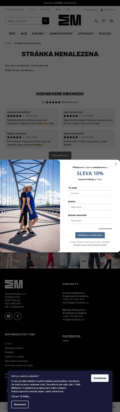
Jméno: (72, 201)
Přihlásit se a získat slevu (90, 235)
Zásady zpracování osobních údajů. (90, 244)
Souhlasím (99, 378)
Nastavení (20, 404)
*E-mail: (72, 187)
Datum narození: (77, 215)
